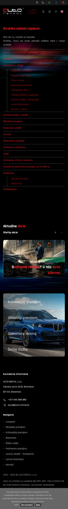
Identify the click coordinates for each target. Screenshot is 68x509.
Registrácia (16, 183)
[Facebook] (56, 2)
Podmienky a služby (13, 65)
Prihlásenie (8, 173)
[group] (34, 259)
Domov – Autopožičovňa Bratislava (20, 52)
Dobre (38, 505)
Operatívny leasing (22, 333)
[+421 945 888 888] (43, 2)
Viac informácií (27, 505)
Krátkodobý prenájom (24, 302)
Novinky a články (19, 109)
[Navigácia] (56, 11)
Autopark (8, 59)
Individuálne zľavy (20, 90)
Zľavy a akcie (17, 80)
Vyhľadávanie (10, 189)
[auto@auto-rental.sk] (37, 2)
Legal (6, 153)
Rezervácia (11, 438)
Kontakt (7, 134)
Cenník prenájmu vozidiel (15, 115)
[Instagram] (63, 2)
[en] (62, 11)
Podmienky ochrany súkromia (18, 160)
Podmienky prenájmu (21, 71)
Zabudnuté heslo (19, 178)
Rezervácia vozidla (12, 128)
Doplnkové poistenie (21, 85)
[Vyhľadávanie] (43, 11)
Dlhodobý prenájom (13, 121)
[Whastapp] (49, 2)
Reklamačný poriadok (14, 141)
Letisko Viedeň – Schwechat (20, 454)
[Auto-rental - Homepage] (13, 11)
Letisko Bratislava (20, 104)
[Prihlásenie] (49, 11)
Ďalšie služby (18, 349)
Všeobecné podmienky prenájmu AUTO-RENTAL (26, 166)
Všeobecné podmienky (14, 147)
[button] (55, 232)
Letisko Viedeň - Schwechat (25, 99)
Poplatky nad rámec (21, 75)
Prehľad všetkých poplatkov (25, 95)
